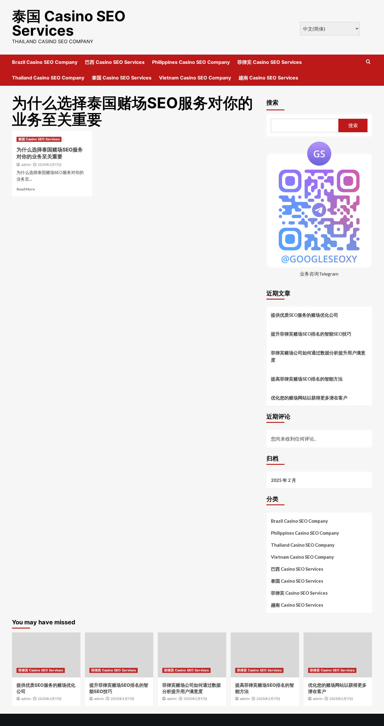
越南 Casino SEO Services (268, 78)
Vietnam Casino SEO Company (195, 78)
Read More (25, 189)
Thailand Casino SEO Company (48, 78)
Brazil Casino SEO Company (44, 62)
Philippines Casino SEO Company (191, 62)
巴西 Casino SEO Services (115, 62)
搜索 (272, 102)
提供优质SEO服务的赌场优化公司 (304, 315)
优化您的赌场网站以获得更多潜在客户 (309, 397)
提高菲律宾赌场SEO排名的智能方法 (307, 378)
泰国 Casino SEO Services (69, 23)
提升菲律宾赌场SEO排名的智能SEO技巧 (311, 333)
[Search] (368, 62)
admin (26, 165)
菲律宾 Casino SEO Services (269, 62)
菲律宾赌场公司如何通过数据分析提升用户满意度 (318, 356)
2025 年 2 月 (283, 480)
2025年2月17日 (50, 165)
